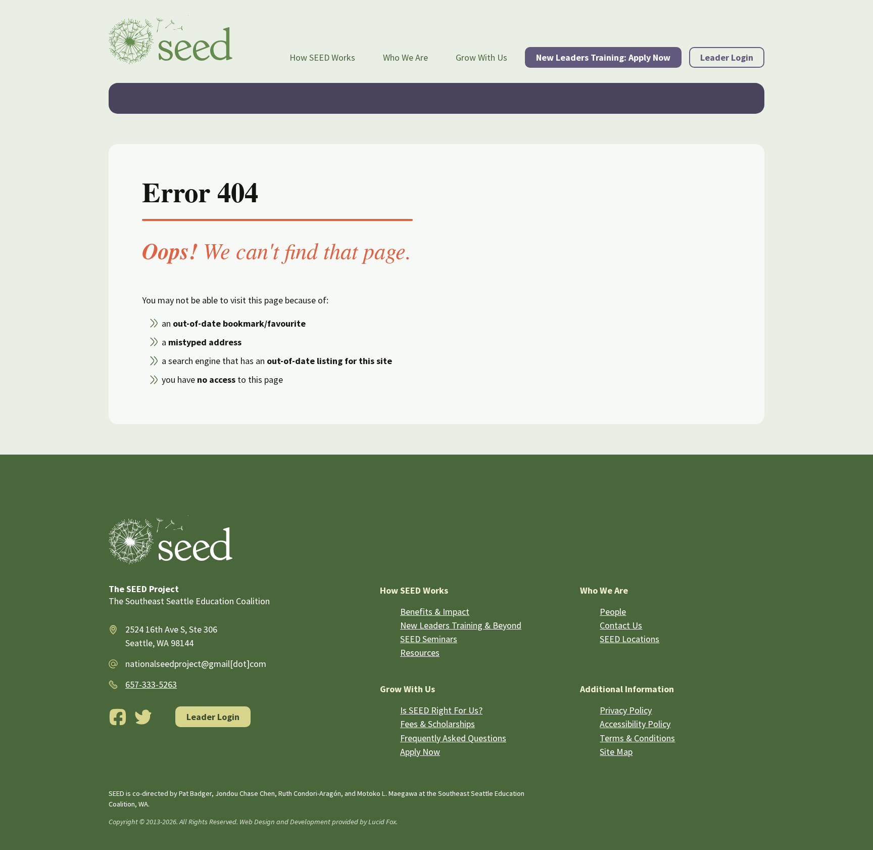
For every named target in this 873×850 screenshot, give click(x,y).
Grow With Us (481, 57)
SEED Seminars (428, 639)
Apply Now (420, 751)
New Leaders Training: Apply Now (603, 57)
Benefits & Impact (434, 611)
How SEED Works (322, 57)
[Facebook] (118, 717)
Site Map (616, 751)
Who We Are (405, 57)
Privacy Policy (626, 710)
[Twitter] (143, 717)
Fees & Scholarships (437, 724)
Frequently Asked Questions (453, 738)
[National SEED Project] (170, 41)
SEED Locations (629, 639)
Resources (420, 652)
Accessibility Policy (635, 724)
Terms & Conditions (637, 738)
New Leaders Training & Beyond (460, 625)
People (613, 611)
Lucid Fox (382, 821)
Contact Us (621, 625)
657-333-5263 (151, 684)
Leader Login (726, 57)
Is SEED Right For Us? (441, 710)
